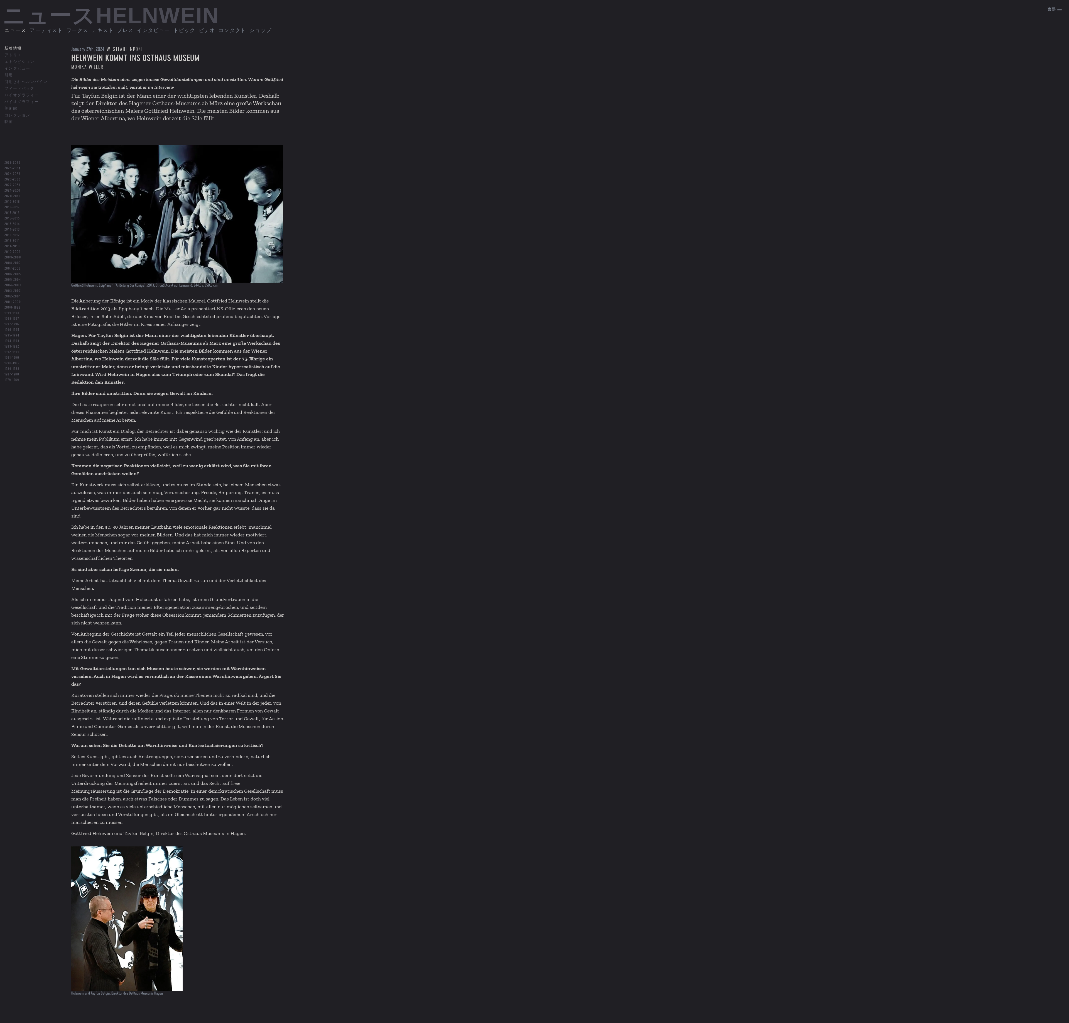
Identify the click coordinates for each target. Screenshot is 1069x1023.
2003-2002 (12, 290)
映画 (8, 122)
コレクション (17, 115)
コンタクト (232, 30)
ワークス (77, 30)
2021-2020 (12, 190)
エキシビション (19, 62)
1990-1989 (11, 363)
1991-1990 (11, 357)
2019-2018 (12, 201)
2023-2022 (12, 179)
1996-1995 (11, 329)
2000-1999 (12, 307)
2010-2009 (12, 251)
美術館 (10, 109)
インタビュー (153, 30)
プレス (125, 30)
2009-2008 (12, 257)
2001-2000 (12, 302)
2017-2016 (11, 212)
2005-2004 (12, 279)
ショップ (260, 30)
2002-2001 (12, 296)
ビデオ (207, 30)
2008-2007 (12, 263)
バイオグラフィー (21, 95)
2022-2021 (12, 185)
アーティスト (46, 30)
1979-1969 (11, 380)
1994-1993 (11, 341)
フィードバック (19, 89)
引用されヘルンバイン (25, 82)
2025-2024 (12, 168)
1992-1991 (11, 352)
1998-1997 (11, 318)
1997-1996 (11, 324)
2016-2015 (12, 218)
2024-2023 (12, 173)
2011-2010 (12, 246)
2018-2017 (11, 207)
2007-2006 (12, 268)
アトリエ (13, 55)
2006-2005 (12, 274)
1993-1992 (11, 346)
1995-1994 (11, 335)
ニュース (15, 30)
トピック (184, 30)
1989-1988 (11, 368)
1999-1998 (11, 313)
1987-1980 (11, 374)
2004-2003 (12, 285)
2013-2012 (12, 235)
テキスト (103, 30)
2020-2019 (12, 196)
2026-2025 (12, 162)
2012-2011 (11, 240)
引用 (8, 75)
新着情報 (13, 48)
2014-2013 (12, 229)
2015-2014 (12, 224)
